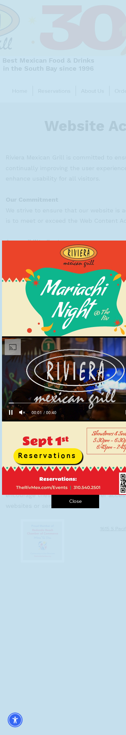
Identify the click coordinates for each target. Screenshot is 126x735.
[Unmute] (22, 412)
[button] (75, 501)
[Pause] (10, 412)
